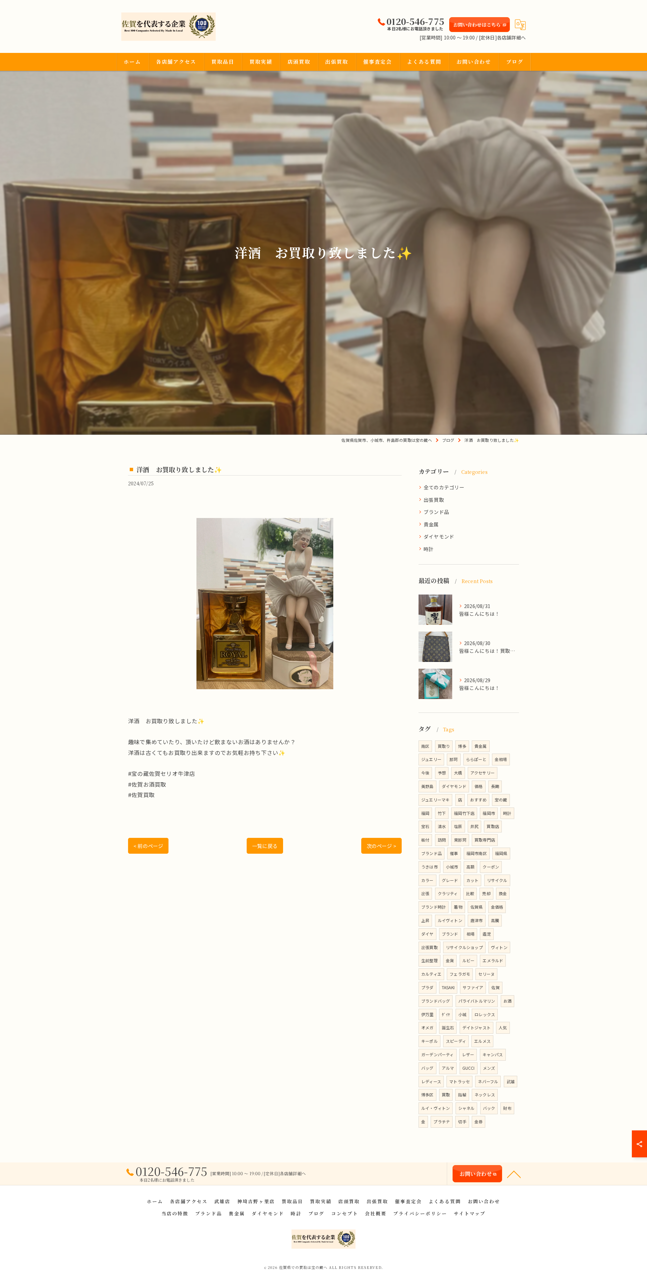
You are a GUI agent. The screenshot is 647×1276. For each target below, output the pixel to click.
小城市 (452, 867)
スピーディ (456, 1041)
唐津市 (476, 920)
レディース (431, 1081)
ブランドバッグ (435, 1001)
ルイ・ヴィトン (435, 1108)
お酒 (507, 1001)
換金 (503, 893)
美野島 (427, 786)
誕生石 (448, 1027)
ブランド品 (436, 511)
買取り (444, 746)
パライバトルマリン (476, 1001)
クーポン (491, 867)
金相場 (501, 759)
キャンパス (493, 1054)
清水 (442, 826)
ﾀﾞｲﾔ (446, 1014)
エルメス (482, 1041)
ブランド (450, 934)
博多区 (427, 1094)
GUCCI (468, 1068)
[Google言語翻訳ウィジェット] (520, 24)
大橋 (458, 773)
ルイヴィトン (450, 920)
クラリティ (448, 893)
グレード (450, 880)
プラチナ (441, 1121)
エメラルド (493, 960)
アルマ (448, 1068)
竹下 (442, 813)
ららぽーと (476, 759)
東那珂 (460, 840)
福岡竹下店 (464, 813)
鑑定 (487, 934)
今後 (425, 773)
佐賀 (495, 987)
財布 (507, 1108)
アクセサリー (482, 773)
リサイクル (497, 880)
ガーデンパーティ (437, 1054)
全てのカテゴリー (444, 487)
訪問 (442, 840)
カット (472, 880)
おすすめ (478, 799)
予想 (442, 773)
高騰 (495, 920)
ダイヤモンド (439, 536)
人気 (503, 1027)
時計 (429, 548)
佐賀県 (476, 907)
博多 (462, 746)
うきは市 (429, 867)
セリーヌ (486, 974)
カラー (427, 880)
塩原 (458, 826)
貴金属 (431, 524)
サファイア (473, 987)
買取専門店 (484, 840)
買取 (446, 1094)
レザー (468, 1054)
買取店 (493, 826)
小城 (462, 1014)
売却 (486, 893)
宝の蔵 (501, 799)
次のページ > (381, 845)
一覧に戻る (265, 845)
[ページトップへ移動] (514, 1174)
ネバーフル (488, 1081)
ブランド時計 (433, 907)
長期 (495, 786)
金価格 (497, 907)
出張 (425, 893)
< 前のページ (148, 845)
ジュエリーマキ (435, 799)
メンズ (489, 1068)
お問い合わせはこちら (477, 24)
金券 (478, 1121)
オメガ (427, 1027)
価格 (478, 786)
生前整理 (429, 960)
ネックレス (484, 1094)
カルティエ (431, 974)
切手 (462, 1121)
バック (489, 1108)
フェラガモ (460, 974)
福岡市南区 (476, 853)
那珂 (454, 759)
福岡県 (501, 853)
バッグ (427, 1068)
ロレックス (484, 1014)
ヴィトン (499, 947)
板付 (425, 840)
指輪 (462, 1094)
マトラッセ (459, 1081)
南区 (425, 746)
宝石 (425, 826)
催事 (454, 853)
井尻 (474, 826)
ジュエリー (431, 759)
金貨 (450, 960)
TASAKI (448, 987)
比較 (470, 893)
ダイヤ (427, 934)
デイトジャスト (476, 1027)
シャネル (466, 1108)
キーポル (429, 1041)
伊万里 (427, 1014)
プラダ (427, 987)
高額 (470, 867)
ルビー (468, 960)
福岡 (425, 813)
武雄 (510, 1081)
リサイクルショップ (464, 947)
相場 (470, 934)
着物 (458, 907)
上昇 (425, 920)
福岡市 (489, 813)
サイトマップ (470, 1213)
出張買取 (434, 499)
